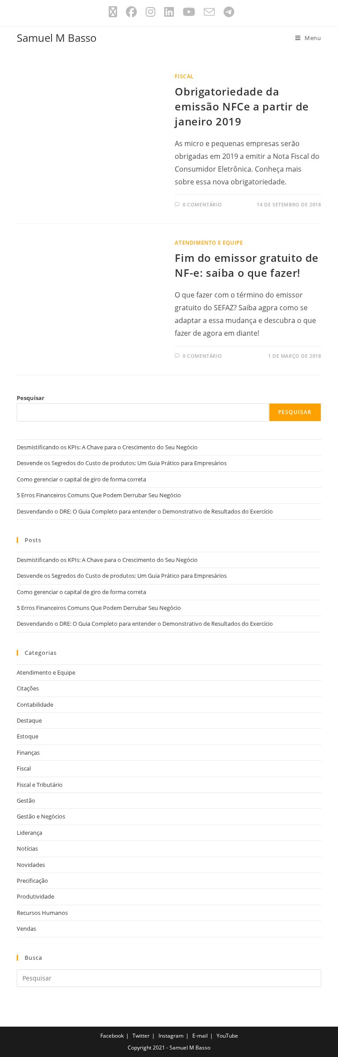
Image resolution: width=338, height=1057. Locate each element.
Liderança (29, 833)
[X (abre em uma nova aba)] (112, 12)
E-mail (200, 1035)
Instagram (171, 1035)
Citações (28, 688)
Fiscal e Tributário (39, 785)
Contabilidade (35, 704)
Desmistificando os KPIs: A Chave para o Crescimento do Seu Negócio (107, 447)
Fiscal (184, 76)
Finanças (28, 752)
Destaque (29, 720)
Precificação (32, 881)
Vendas (26, 928)
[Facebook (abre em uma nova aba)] (131, 12)
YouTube (227, 1035)
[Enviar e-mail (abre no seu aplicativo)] (209, 12)
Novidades (31, 865)
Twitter (141, 1035)
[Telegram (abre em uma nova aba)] (226, 12)
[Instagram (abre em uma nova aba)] (150, 12)
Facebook (112, 1035)
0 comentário (202, 204)
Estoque (27, 736)
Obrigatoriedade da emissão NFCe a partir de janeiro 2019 (242, 106)
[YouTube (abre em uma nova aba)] (188, 12)
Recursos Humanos (42, 913)
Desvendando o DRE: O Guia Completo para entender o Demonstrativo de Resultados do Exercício (145, 511)
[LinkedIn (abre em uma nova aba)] (169, 12)
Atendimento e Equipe (209, 242)
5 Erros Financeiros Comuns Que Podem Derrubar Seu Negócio (99, 495)
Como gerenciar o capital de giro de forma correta (81, 479)
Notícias (27, 848)
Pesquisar (30, 398)
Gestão (26, 800)
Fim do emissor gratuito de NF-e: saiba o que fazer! (247, 265)
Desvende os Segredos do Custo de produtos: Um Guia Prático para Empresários (122, 463)
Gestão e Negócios (41, 816)
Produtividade (35, 896)
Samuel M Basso (57, 37)
